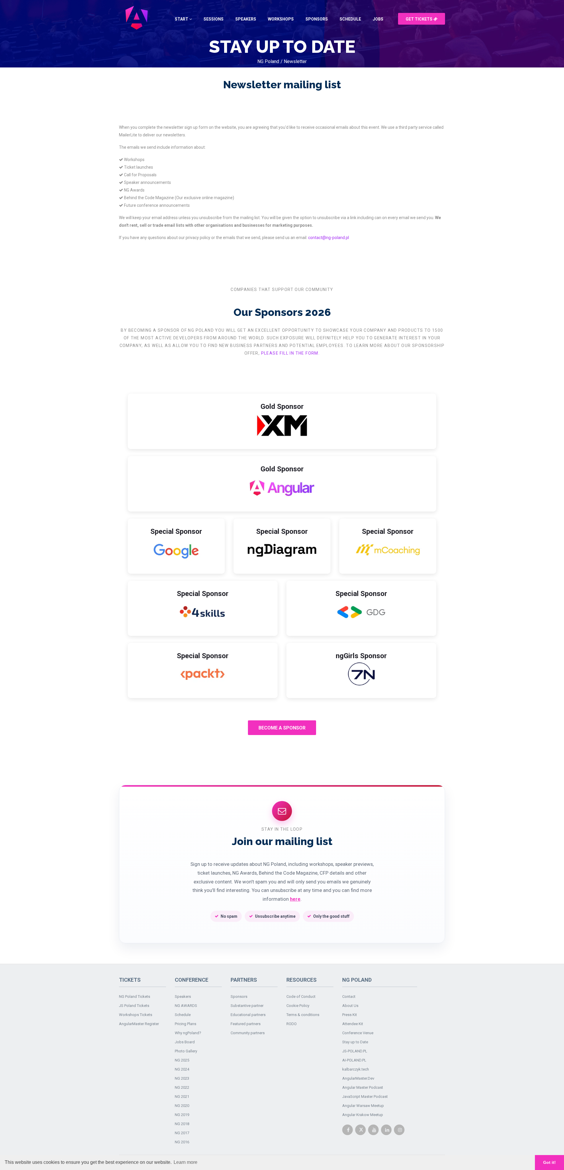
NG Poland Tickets (134, 996)
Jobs (378, 19)
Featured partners (246, 1024)
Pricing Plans (185, 1024)
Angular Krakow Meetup (362, 1115)
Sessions (214, 19)
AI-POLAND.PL (354, 1060)
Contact (348, 996)
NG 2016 (182, 1142)
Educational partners (248, 1014)
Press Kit (349, 1014)
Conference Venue (357, 1033)
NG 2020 (182, 1105)
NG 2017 (182, 1133)
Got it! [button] (549, 1162)
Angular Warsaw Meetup (363, 1105)
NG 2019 (182, 1115)
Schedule (350, 19)
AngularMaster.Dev (358, 1078)
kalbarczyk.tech (355, 1069)
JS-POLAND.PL (354, 1051)
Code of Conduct (300, 996)
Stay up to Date (355, 1042)
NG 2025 (182, 1060)
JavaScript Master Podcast (365, 1096)
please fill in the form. (290, 353)
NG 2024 (182, 1069)
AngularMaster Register (139, 1024)
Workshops (281, 19)
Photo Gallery (186, 1051)
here (295, 899)
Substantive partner (247, 1005)
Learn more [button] (185, 1162)
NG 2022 (182, 1087)
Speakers (245, 19)
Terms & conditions (302, 1014)
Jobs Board (185, 1042)
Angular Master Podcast (362, 1087)
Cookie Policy (297, 1005)
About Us (350, 1005)
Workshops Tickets (135, 1014)
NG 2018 (182, 1124)
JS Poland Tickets (134, 1005)
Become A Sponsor (282, 728)
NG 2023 (182, 1078)
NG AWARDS (186, 1005)
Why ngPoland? (188, 1033)
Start (182, 19)
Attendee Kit (352, 1024)
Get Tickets (419, 19)
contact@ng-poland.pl (328, 237)
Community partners (248, 1033)
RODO (291, 1024)
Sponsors (317, 19)
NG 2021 (182, 1096)
